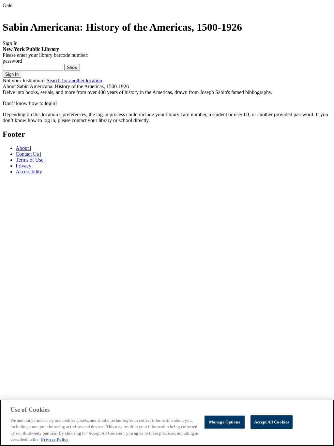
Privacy (24, 165)
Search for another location (74, 80)
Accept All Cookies (271, 422)
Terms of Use (30, 160)
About (23, 148)
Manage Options (224, 422)
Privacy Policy (54, 439)
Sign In (12, 74)
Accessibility (29, 171)
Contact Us (28, 154)
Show (72, 67)
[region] (167, 422)
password (12, 61)
